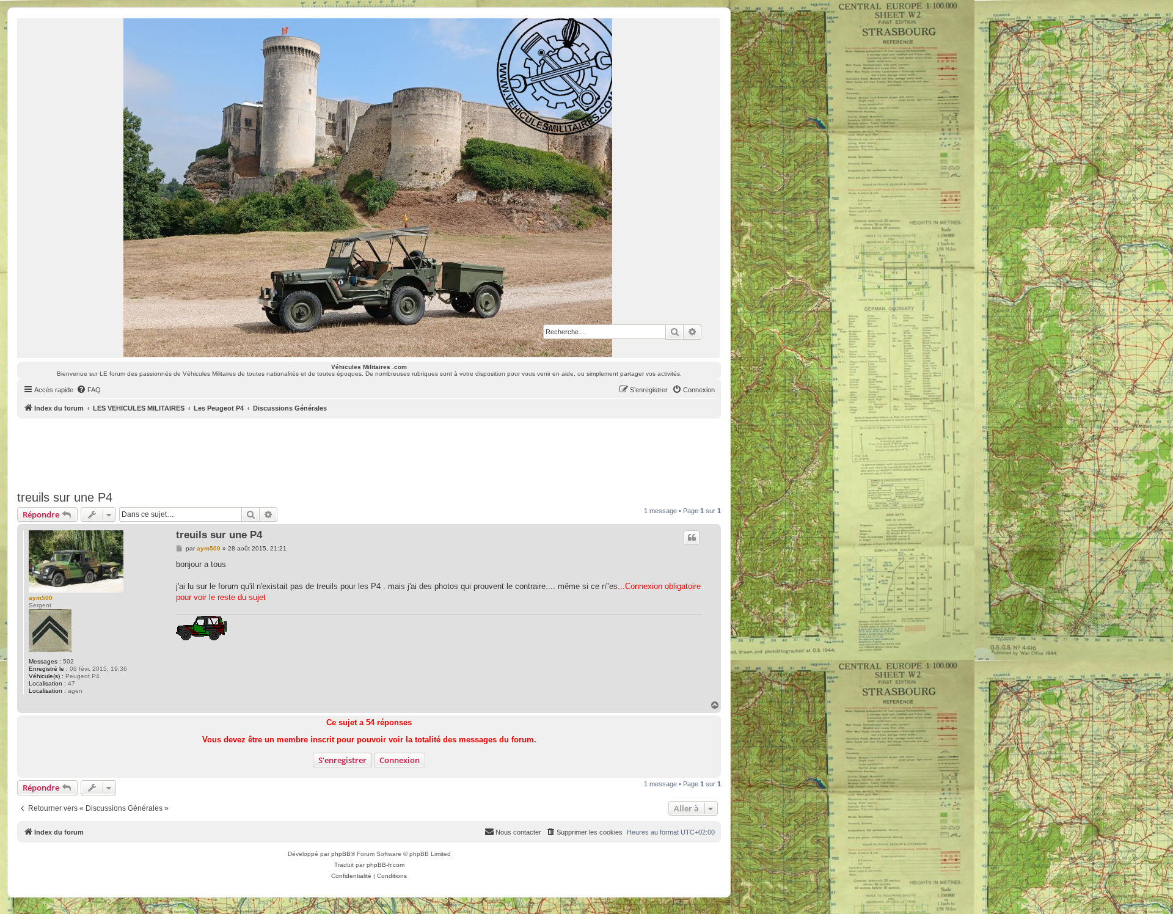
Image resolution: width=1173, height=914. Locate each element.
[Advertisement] (369, 452)
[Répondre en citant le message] (692, 537)
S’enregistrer (342, 760)
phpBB (341, 853)
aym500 (41, 597)
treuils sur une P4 (64, 497)
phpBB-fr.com (385, 864)
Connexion (399, 760)
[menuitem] (88, 389)
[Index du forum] (368, 187)
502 (68, 661)
